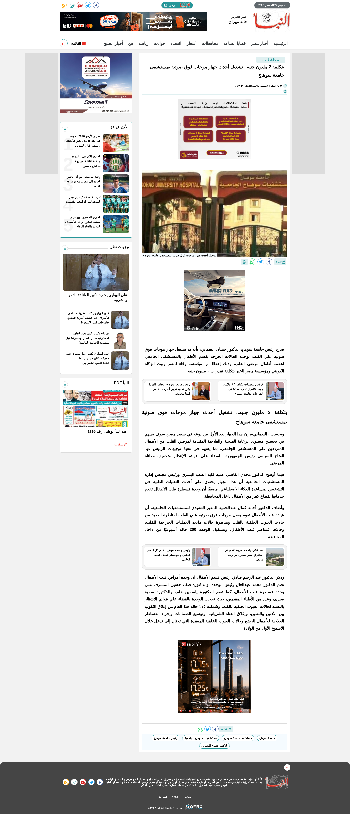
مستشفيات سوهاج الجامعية (201, 738)
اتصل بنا (163, 796)
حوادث (159, 43)
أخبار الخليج (113, 43)
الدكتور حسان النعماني (214, 745)
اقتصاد (176, 43)
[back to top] (287, 767)
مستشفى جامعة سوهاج (238, 738)
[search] (64, 43)
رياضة (144, 43)
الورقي (173, 5)
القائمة (76, 43)
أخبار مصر (259, 43)
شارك (278, 261)
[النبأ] (270, 21)
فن (130, 43)
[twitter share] (260, 261)
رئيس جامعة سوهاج (165, 738)
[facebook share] (269, 261)
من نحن (187, 796)
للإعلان (175, 796)
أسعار (192, 43)
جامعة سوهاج (267, 738)
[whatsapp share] (252, 261)
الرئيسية (281, 43)
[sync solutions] (194, 808)
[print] (244, 262)
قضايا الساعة (235, 43)
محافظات (210, 43)
